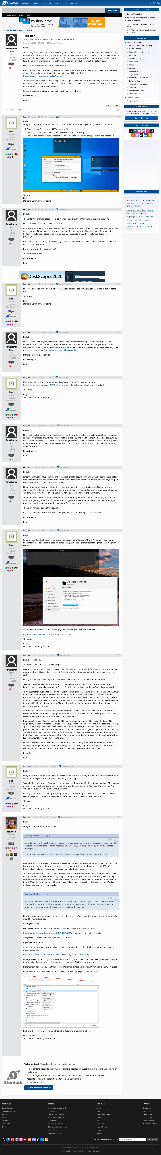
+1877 (11, 144)
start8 (128, 207)
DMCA (89, 1151)
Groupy (4, 1127)
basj (11, 131)
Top (118, 117)
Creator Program (102, 1127)
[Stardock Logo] (9, 3)
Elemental (51, 1111)
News (57, 3)
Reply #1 (26, 117)
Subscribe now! (141, 118)
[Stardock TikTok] (141, 135)
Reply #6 (26, 425)
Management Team (103, 1114)
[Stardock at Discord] (137, 135)
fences (116, 105)
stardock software (149, 200)
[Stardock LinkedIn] (146, 135)
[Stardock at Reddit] (133, 135)
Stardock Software (16, 30)
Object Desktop (7, 1108)
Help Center (147, 1108)
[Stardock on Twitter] (131, 131)
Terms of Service (78, 1151)
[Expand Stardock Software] (125, 42)
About (99, 1108)
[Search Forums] (158, 3)
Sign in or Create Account (39, 1087)
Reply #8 (26, 530)
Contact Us (100, 1130)
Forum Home (11, 15)
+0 (11, 64)
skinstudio (149, 217)
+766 (11, 844)
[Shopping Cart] (154, 3)
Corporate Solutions (9, 1111)
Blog (65, 3)
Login (29, 15)
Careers (99, 1117)
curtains (140, 227)
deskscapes (137, 207)
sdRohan (11, 831)
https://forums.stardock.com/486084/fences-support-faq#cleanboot (53, 385)
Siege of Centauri (54, 1130)
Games (35, 3)
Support (73, 3)
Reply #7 (26, 467)
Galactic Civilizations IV (56, 1114)
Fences (28, 30)
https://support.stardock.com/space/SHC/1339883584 (47, 634)
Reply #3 (26, 284)
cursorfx (129, 220)
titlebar (108, 105)
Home (5, 30)
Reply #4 (26, 332)
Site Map (96, 1151)
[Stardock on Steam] (152, 131)
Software (25, 3)
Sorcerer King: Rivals (55, 1133)
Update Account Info (150, 1124)
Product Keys (147, 1117)
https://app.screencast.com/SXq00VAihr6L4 (42, 76)
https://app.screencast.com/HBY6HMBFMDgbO (48, 65)
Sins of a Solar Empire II (56, 1117)
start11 (140, 217)
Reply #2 (26, 209)
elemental (142, 223)
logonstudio (130, 227)
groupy (149, 204)
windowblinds (138, 197)
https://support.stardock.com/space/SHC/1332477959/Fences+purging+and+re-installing (63, 933)
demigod (138, 220)
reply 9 (47, 835)
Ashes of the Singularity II (57, 1108)
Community (46, 3)
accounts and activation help (136, 210)
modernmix (149, 227)
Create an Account (149, 1114)
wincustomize (140, 213)
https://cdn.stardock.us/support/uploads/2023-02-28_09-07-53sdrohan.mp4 (57, 954)
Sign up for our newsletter (105, 1139)
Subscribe (153, 1139)
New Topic (112, 10)
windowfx (147, 220)
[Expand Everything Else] (125, 101)
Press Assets (101, 1124)
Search (21, 15)
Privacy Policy (66, 1151)
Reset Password (148, 1121)
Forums (99, 1133)
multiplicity (140, 204)
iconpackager (131, 217)
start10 (150, 210)
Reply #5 (26, 377)
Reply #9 (26, 655)
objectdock (130, 204)
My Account (147, 1111)
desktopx (129, 213)
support (129, 230)
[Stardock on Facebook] (135, 131)
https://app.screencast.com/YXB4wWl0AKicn (57, 350)
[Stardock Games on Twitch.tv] (143, 131)
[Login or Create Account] (149, 3)
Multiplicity (6, 1124)
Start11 (4, 1114)
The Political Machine (55, 1124)
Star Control (52, 1121)
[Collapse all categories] (157, 42)
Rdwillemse (11, 48)
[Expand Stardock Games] (125, 97)
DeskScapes (6, 1121)
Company (101, 1104)
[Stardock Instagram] (148, 131)
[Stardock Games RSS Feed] (150, 135)
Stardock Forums (56, 43)
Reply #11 (27, 817)
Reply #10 (27, 766)
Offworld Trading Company (57, 1127)
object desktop (131, 223)
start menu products (133, 200)
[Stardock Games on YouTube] (139, 131)
